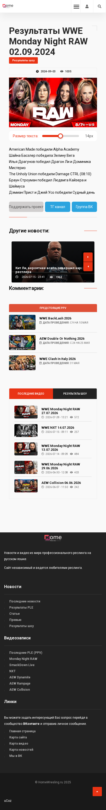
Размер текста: (25, 136)
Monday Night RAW (23, 659)
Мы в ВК (15, 756)
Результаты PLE (21, 607)
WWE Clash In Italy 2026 (57, 359)
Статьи (14, 614)
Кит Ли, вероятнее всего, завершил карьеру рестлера (52, 270)
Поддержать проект (26, 207)
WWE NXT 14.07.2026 (57, 428)
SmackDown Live (21, 665)
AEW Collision (19, 689)
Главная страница (22, 731)
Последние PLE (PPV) (25, 653)
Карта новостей (21, 750)
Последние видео (31, 393)
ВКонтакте (31, 724)
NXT (12, 671)
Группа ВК (84, 207)
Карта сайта (18, 737)
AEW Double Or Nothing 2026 (61, 338)
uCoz (8, 801)
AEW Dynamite (19, 677)
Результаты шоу (75, 393)
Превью (15, 620)
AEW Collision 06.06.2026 (61, 483)
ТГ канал (57, 207)
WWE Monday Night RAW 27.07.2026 (60, 411)
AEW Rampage (19, 683)
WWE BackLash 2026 (55, 318)
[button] (88, 257)
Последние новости (24, 601)
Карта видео (18, 743)
